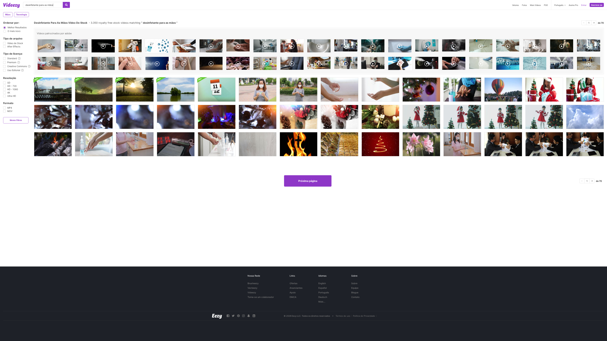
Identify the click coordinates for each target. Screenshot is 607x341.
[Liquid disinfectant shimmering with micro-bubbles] (507, 63)
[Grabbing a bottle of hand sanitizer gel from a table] (211, 63)
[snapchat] (248, 315)
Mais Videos (535, 5)
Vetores (515, 5)
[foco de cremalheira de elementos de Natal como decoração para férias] (421, 90)
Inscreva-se (596, 5)
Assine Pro (573, 5)
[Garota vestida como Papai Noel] (421, 117)
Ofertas (293, 283)
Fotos (524, 5)
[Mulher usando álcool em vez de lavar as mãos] (462, 90)
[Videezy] (11, 5)
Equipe (354, 288)
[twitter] (233, 315)
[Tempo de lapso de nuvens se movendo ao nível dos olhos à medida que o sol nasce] (135, 90)
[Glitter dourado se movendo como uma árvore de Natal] (380, 144)
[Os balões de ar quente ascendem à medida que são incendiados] (503, 90)
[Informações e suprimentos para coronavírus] (176, 144)
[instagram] (243, 315)
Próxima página (307, 180)
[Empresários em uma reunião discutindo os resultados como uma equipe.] (503, 144)
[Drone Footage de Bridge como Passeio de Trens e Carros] (53, 90)
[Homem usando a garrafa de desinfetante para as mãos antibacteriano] (339, 90)
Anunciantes (296, 288)
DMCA (293, 297)
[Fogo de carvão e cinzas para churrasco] (53, 144)
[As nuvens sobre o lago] (176, 90)
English (322, 283)
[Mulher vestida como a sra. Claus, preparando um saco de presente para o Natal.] (585, 90)
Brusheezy (253, 283)
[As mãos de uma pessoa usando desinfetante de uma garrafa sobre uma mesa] (217, 144)
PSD (546, 5)
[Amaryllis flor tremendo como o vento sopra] (421, 144)
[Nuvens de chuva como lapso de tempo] (585, 117)
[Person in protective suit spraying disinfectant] (561, 46)
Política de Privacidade (364, 316)
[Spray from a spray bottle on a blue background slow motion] (157, 63)
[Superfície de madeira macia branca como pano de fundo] (257, 144)
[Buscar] (66, 5)
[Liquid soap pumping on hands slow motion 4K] (238, 45)
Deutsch (322, 297)
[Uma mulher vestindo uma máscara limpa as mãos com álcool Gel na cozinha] (462, 144)
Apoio (293, 292)
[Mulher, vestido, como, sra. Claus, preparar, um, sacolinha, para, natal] (544, 90)
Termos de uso (343, 316)
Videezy (252, 292)
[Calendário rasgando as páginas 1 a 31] (217, 90)
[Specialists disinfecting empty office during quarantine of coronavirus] (103, 63)
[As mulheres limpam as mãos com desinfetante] (298, 90)
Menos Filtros (16, 120)
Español (322, 288)
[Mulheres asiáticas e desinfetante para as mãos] (257, 90)
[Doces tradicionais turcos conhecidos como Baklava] (339, 144)
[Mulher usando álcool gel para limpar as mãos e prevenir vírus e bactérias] (94, 144)
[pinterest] (238, 315)
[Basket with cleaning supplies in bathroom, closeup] (265, 63)
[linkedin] (254, 315)
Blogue (354, 292)
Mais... (321, 301)
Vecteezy (252, 288)
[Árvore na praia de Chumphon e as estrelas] (94, 90)
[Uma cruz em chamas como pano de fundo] (298, 144)
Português (323, 292)
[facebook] (228, 315)
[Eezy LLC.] (217, 316)
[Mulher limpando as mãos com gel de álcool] (135, 144)
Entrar (583, 5)
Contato (355, 297)
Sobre (354, 283)
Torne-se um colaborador (261, 297)
